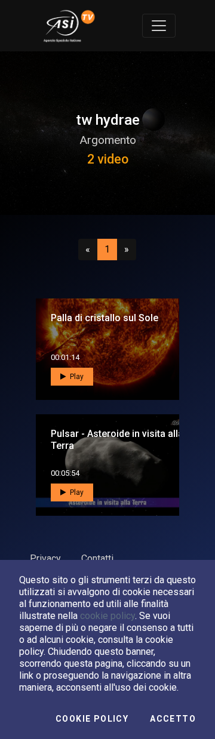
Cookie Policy (92, 719)
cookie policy (107, 615)
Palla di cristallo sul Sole (104, 318)
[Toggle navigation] (159, 26)
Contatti (97, 558)
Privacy (45, 558)
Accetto (173, 719)
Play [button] (76, 376)
